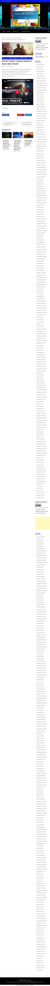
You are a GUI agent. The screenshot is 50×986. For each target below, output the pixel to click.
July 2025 (39, 94)
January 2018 (40, 303)
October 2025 (40, 87)
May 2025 (39, 99)
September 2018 (41, 284)
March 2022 (39, 188)
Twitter (13, 115)
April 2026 (39, 73)
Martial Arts (18, 58)
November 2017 (40, 308)
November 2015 (40, 364)
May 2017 (39, 322)
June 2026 (39, 69)
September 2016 (41, 340)
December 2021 (40, 195)
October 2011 (40, 479)
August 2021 (40, 205)
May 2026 (39, 71)
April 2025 (39, 101)
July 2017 (39, 317)
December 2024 (40, 111)
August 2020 (40, 233)
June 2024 (39, 125)
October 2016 (40, 338)
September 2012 (41, 453)
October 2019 (40, 254)
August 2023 (40, 148)
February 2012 (40, 469)
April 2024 (39, 130)
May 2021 (39, 212)
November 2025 (40, 85)
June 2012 (39, 460)
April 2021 (39, 214)
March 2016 (39, 354)
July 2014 (39, 401)
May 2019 (39, 265)
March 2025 (39, 104)
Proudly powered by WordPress (14, 982)
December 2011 (40, 474)
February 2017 (40, 329)
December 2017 (40, 305)
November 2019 (40, 251)
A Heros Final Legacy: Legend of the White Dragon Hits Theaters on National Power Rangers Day (17, 145)
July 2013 (39, 429)
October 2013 (40, 422)
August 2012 (40, 455)
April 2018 (39, 296)
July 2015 (39, 373)
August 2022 (40, 176)
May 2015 (39, 378)
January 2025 (40, 108)
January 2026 (40, 80)
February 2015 (40, 385)
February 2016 (40, 357)
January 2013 (40, 443)
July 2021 (39, 207)
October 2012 (40, 450)
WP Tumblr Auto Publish (20, 985)
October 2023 (40, 144)
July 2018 (39, 289)
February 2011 (40, 493)
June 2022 (39, 181)
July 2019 (39, 261)
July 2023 (39, 151)
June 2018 (39, 291)
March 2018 (39, 298)
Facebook (6, 115)
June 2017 (39, 319)
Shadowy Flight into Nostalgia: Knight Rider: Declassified (28, 143)
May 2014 (39, 406)
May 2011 (39, 490)
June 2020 (39, 237)
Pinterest (21, 115)
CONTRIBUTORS (25, 31)
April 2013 (39, 436)
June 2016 (39, 347)
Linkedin (29, 115)
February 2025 (40, 106)
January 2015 (40, 387)
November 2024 (40, 113)
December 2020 (40, 223)
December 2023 (40, 139)
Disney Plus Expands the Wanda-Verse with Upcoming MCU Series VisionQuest (7, 144)
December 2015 (40, 361)
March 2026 (39, 76)
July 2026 (39, 66)
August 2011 (40, 483)
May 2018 (39, 293)
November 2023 (40, 141)
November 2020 (40, 226)
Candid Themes (39, 982)
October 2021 (40, 200)
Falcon (12, 58)
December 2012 (40, 446)
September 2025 (41, 90)
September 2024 (41, 118)
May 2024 (39, 127)
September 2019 (41, 256)
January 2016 (40, 359)
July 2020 (39, 235)
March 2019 (39, 270)
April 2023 (39, 158)
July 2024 (39, 123)
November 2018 (40, 279)
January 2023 (40, 165)
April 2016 (39, 352)
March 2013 (39, 439)
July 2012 (39, 457)
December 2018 (40, 277)
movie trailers (29, 58)
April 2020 (39, 240)
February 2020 (40, 244)
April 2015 (39, 380)
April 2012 (39, 464)
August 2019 (40, 258)
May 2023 (39, 155)
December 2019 (40, 249)
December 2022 (40, 167)
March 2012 (39, 467)
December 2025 (40, 83)
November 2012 (40, 448)
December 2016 (40, 333)
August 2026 (40, 64)
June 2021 (39, 209)
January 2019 (40, 275)
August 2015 (40, 371)
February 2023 (40, 162)
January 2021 (40, 221)
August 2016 (40, 343)
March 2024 (39, 132)
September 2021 (41, 202)
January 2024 (40, 137)
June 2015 (39, 375)
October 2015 (40, 366)
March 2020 (39, 242)
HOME (8, 31)
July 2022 (39, 179)
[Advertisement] (42, 523)
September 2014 (41, 397)
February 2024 (40, 134)
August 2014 (40, 399)
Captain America (6, 58)
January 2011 (40, 495)
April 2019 (39, 268)
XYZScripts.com (31, 985)
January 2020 (40, 247)
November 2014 (40, 392)
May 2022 (39, 183)
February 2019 (40, 272)
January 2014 (40, 415)
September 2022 (41, 174)
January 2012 (40, 471)
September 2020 (41, 230)
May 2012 (39, 462)
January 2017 (40, 331)
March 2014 (39, 411)
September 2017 (41, 312)
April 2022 (39, 186)
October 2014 (40, 394)
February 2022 (40, 190)
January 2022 (40, 193)
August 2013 (40, 427)
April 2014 (39, 408)
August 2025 (40, 92)
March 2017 (39, 326)
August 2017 (40, 315)
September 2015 (41, 368)
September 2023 (41, 146)
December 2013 (40, 418)
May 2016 (39, 350)
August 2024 (40, 120)
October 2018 (40, 282)
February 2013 (40, 441)
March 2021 (39, 216)
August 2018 (40, 286)
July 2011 (39, 486)
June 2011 (39, 488)
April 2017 (39, 324)
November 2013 (40, 420)
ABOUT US (16, 31)
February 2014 (40, 413)
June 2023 (39, 153)
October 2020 (40, 228)
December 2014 (40, 390)
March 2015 (39, 382)
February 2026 (40, 78)
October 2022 (40, 172)
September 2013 (41, 425)
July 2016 (39, 345)
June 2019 (39, 263)
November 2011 (40, 476)
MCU (23, 58)
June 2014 (39, 404)
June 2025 (39, 97)
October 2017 (40, 310)
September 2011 (41, 481)
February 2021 (40, 219)
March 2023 (39, 160)
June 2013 (39, 432)
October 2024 (40, 116)
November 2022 (40, 169)
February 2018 (40, 301)
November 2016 (40, 336)
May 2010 (39, 497)
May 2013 (39, 434)
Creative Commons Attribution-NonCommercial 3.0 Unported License (41, 47)
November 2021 (40, 197)
